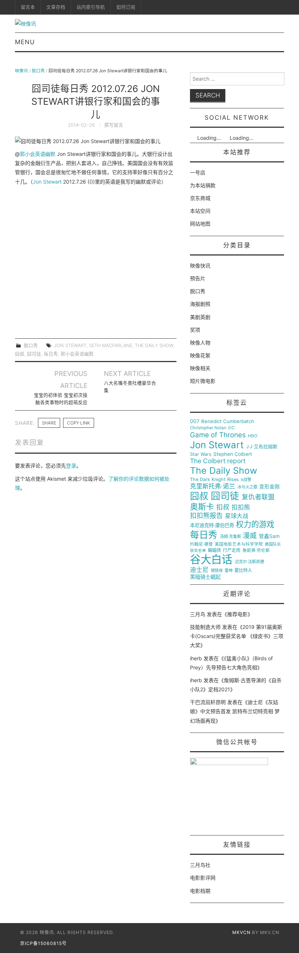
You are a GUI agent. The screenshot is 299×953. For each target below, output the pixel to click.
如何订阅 (125, 7)
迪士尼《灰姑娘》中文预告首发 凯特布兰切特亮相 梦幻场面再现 (235, 711)
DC (231, 428)
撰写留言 (113, 125)
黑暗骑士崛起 (205, 577)
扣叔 (222, 507)
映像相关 (200, 368)
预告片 (197, 278)
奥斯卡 (202, 506)
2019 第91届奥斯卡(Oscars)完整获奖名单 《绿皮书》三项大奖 (236, 636)
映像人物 (200, 342)
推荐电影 (237, 614)
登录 (71, 465)
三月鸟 (197, 614)
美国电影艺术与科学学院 (239, 544)
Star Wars (200, 454)
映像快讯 (200, 265)
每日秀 (51, 354)
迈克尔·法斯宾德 (249, 562)
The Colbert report (217, 461)
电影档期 (200, 891)
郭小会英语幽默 (37, 154)
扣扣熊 (241, 507)
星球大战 (236, 516)
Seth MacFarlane (110, 345)
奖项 (195, 330)
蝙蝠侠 (214, 550)
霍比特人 (243, 570)
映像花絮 (200, 355)
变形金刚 (269, 486)
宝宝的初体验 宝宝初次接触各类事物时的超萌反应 (61, 398)
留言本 (28, 7)
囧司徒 (34, 354)
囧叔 (19, 354)
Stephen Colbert (232, 454)
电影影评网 (202, 878)
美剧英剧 (200, 317)
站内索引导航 (91, 7)
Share (49, 423)
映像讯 (21, 70)
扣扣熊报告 (206, 515)
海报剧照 (200, 304)
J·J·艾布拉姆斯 (261, 446)
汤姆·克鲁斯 (230, 536)
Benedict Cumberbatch (227, 421)
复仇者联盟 (258, 497)
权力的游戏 (255, 524)
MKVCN (241, 932)
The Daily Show (154, 345)
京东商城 (200, 198)
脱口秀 (38, 70)
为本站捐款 (202, 185)
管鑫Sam (269, 536)
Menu (25, 42)
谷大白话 (211, 559)
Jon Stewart (47, 181)
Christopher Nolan (208, 428)
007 (194, 421)
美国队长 (273, 544)
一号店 (197, 172)
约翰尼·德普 (201, 544)
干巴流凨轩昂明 (208, 702)
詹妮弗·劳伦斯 (256, 550)
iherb (196, 658)
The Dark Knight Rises (214, 479)
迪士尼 (199, 569)
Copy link (78, 423)
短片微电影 (202, 381)
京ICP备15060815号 (43, 943)
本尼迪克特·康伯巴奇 (212, 525)
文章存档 (55, 7)
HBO (252, 436)
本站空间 (200, 211)
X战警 (246, 479)
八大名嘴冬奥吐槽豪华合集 (130, 386)
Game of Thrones (218, 435)
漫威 (250, 536)
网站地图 (200, 223)
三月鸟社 (200, 865)
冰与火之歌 (247, 487)
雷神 (229, 570)
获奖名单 (198, 551)
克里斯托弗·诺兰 (212, 486)
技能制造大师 (205, 627)
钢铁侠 (217, 570)
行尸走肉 (231, 550)
